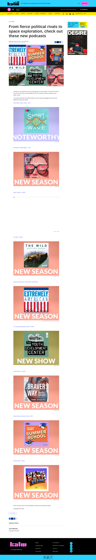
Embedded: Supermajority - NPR (21, 147)
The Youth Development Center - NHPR (23, 326)
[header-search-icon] (79, 3)
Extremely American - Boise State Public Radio (25, 282)
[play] (9, 9)
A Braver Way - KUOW (19, 371)
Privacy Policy (38, 551)
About (50, 13)
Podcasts (43, 13)
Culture (30, 13)
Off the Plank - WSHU (19, 461)
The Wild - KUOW (18, 237)
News (17, 13)
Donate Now (38, 548)
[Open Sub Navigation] (13, 13)
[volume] (13, 9)
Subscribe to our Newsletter (58, 545)
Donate (85, 3)
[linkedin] (73, 14)
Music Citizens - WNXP (19, 192)
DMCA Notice (55, 551)
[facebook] (64, 14)
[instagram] (67, 14)
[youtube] (70, 14)
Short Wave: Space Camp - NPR (21, 103)
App (85, 13)
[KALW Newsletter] (77, 25)
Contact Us (55, 548)
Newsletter (79, 13)
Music (23, 13)
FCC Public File (56, 542)
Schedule (10, 13)
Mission (37, 542)
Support (57, 13)
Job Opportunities (39, 545)
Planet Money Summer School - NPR (23, 416)
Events (37, 13)
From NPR (11, 21)
